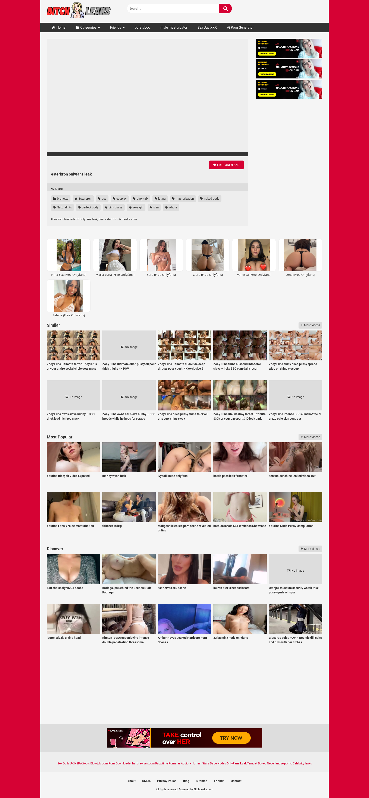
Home (60, 27)
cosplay (121, 198)
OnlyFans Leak (237, 763)
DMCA (146, 781)
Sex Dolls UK (65, 763)
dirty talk (142, 198)
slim (156, 207)
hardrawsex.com (143, 763)
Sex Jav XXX (207, 27)
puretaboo (142, 27)
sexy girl (137, 207)
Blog (186, 781)
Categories (88, 27)
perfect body (89, 207)
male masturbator (173, 27)
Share (58, 188)
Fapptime (161, 763)
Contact (236, 781)
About (131, 781)
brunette (62, 198)
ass (103, 198)
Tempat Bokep (256, 763)
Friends (115, 27)
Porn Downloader (120, 763)
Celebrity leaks (302, 763)
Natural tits (64, 207)
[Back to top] (354, 785)
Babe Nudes (218, 763)
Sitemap (201, 781)
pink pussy (115, 207)
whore (172, 207)
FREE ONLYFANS (228, 165)
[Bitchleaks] (79, 11)
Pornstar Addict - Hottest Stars (188, 763)
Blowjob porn (99, 763)
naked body (211, 198)
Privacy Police (166, 781)
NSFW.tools (82, 763)
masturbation (184, 198)
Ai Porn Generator (240, 27)
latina (162, 198)
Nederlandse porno (279, 763)
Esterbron (85, 198)
